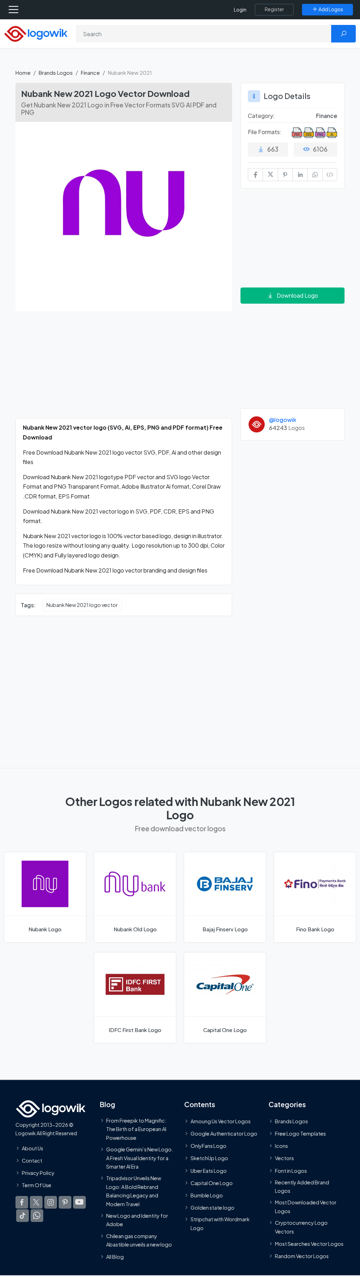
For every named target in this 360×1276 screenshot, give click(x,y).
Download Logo (297, 295)
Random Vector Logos (302, 1256)
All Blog (115, 1257)
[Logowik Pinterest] (65, 1202)
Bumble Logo (207, 1195)
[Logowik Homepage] (36, 33)
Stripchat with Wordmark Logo (220, 1223)
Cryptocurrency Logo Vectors (301, 1226)
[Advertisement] (123, 369)
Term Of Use (36, 1185)
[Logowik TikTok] (22, 1216)
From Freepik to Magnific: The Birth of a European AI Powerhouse (136, 1129)
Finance (90, 72)
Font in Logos (291, 1171)
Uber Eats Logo (209, 1171)
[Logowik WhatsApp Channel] (37, 1216)
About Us (32, 1148)
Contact (32, 1160)
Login (240, 10)
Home (23, 72)
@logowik (282, 419)
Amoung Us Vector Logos (221, 1121)
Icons (281, 1146)
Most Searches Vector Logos (309, 1244)
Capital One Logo (212, 1183)
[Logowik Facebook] (21, 1202)
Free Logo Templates (300, 1133)
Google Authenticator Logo (224, 1133)
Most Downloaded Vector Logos (305, 1206)
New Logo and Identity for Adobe (137, 1219)
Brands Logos (56, 72)
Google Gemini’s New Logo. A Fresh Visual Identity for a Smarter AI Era (139, 1158)
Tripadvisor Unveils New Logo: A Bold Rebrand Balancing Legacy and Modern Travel (133, 1191)
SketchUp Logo (209, 1158)
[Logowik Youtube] (79, 1202)
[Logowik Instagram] (50, 1202)
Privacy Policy (38, 1173)
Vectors (284, 1158)
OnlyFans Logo (208, 1146)
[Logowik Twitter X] (36, 1202)
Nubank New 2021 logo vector (82, 605)
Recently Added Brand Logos (302, 1186)
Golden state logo (212, 1207)
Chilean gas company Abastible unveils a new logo (139, 1240)
